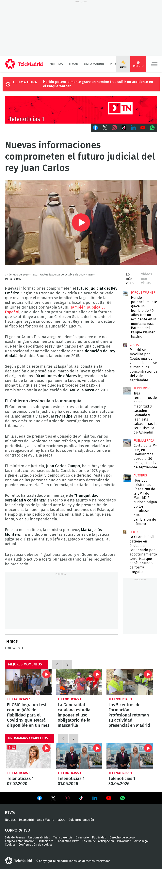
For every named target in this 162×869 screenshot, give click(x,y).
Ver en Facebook (39, 799)
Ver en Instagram (67, 798)
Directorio (82, 837)
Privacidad (124, 841)
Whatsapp (152, 128)
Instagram (114, 128)
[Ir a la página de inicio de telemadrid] (24, 64)
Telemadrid (26, 819)
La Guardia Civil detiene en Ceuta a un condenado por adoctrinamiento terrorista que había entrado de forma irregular (124, 532)
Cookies (10, 844)
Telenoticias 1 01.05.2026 (79, 756)
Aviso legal (141, 841)
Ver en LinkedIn (95, 798)
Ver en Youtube (109, 798)
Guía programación (81, 819)
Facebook (95, 127)
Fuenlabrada (144, 440)
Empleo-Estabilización (20, 841)
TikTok (124, 127)
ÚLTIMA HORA (25, 82)
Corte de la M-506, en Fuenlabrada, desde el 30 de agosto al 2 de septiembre (127, 443)
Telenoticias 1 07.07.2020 (28, 756)
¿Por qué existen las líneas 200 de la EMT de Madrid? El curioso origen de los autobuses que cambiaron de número (127, 478)
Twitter (105, 127)
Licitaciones (45, 841)
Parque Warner (143, 292)
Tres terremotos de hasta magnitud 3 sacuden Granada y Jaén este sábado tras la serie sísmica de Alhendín (127, 390)
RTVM (10, 813)
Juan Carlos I (14, 648)
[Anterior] (57, 664)
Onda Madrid (94, 64)
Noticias (56, 64)
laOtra (61, 819)
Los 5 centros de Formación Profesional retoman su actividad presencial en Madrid (129, 682)
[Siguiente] (67, 664)
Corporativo (17, 830)
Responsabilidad (39, 837)
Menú (154, 64)
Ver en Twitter (53, 799)
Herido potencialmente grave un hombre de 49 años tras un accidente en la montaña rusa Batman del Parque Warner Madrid (125, 293)
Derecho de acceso (122, 837)
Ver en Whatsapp (122, 798)
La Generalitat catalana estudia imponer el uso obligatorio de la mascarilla (79, 682)
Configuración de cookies (35, 844)
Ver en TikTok (81, 799)
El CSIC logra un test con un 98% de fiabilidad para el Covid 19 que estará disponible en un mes (28, 682)
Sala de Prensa (15, 837)
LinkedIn (133, 128)
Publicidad (99, 837)
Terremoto (142, 388)
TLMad (73, 64)
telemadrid (18, 860)
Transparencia (62, 837)
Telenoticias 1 (18, 699)
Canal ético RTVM (68, 841)
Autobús (140, 475)
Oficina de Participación (98, 841)
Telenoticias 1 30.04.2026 (129, 756)
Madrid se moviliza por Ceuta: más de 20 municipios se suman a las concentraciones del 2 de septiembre (125, 345)
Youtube (143, 128)
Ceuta (134, 344)
